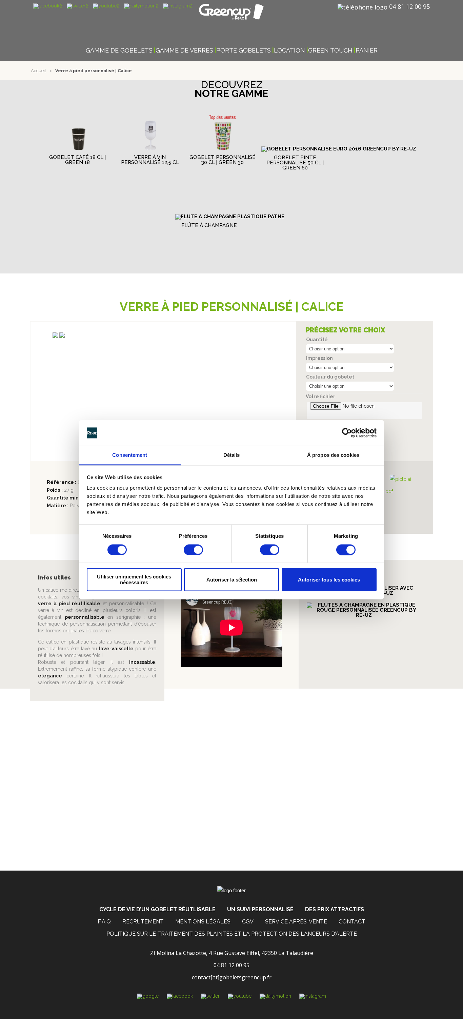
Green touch (330, 50)
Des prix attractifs (334, 909)
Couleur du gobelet (330, 377)
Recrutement (143, 921)
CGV (248, 921)
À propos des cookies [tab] (333, 455)
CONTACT (352, 921)
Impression (319, 358)
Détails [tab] (231, 455)
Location (289, 50)
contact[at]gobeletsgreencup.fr (231, 977)
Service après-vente (296, 921)
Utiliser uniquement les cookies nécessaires (134, 580)
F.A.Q (104, 921)
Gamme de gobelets (119, 50)
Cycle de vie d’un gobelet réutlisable (157, 909)
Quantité (317, 339)
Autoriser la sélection (231, 580)
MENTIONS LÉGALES (202, 921)
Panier (367, 50)
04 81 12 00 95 (409, 6)
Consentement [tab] (129, 455)
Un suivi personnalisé (260, 909)
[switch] (193, 549)
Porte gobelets (243, 50)
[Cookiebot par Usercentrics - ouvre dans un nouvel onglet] (347, 433)
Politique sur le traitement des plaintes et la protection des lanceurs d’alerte (231, 934)
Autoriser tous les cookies (329, 580)
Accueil (38, 70)
